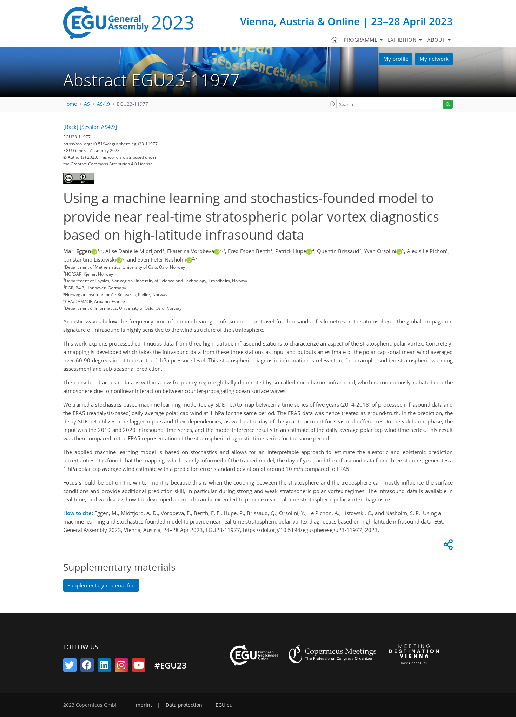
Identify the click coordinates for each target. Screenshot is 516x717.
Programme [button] (361, 39)
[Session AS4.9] (98, 126)
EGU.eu (224, 705)
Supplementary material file (100, 585)
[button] (332, 104)
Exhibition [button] (403, 39)
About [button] (436, 39)
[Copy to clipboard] (447, 546)
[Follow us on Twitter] (70, 666)
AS (87, 104)
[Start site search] (448, 104)
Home (70, 104)
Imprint (143, 705)
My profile (395, 58)
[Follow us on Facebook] (87, 666)
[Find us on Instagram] (121, 666)
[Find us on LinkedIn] (104, 666)
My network (434, 58)
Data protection (184, 705)
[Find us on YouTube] (138, 666)
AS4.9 (103, 104)
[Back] (70, 126)
